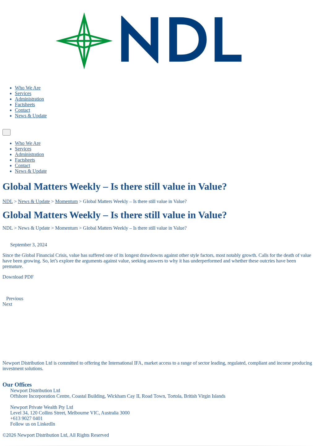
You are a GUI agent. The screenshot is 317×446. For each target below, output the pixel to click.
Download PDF (18, 276)
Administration (29, 99)
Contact (22, 110)
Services (23, 93)
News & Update (31, 115)
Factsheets (25, 104)
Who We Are (28, 87)
